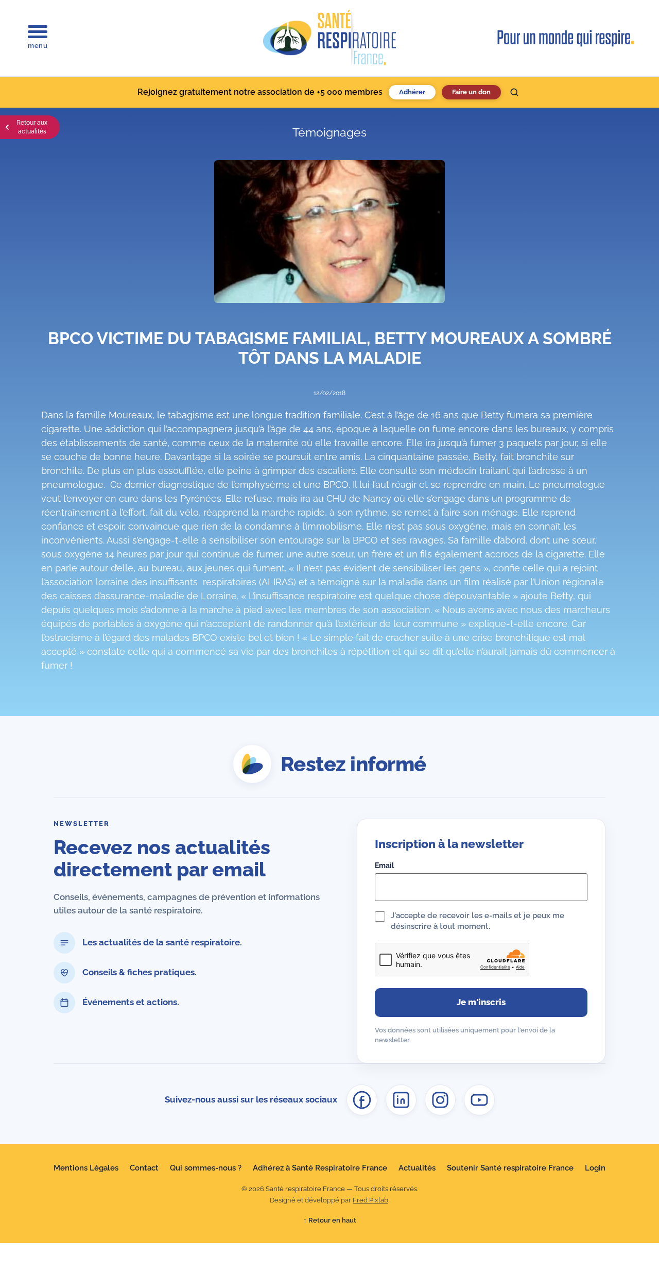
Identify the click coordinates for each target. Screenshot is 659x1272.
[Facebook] (361, 1099)
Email (384, 865)
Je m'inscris (481, 1002)
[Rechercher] (514, 92)
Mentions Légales (86, 1168)
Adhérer (412, 92)
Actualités (417, 1168)
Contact (144, 1168)
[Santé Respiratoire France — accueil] (329, 38)
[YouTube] (479, 1099)
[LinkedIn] (401, 1099)
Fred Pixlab (370, 1200)
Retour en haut (329, 1220)
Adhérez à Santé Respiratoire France (320, 1168)
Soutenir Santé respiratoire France (510, 1168)
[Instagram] (440, 1099)
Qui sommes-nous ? (205, 1168)
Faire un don (471, 92)
